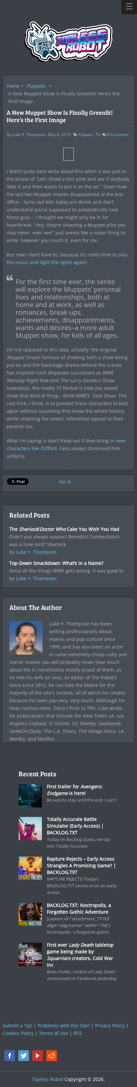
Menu (129, 7)
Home (13, 86)
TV (97, 134)
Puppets (36, 86)
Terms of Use (53, 1033)
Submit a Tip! (17, 1025)
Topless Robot (47, 1079)
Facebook (9, 1055)
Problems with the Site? (64, 1025)
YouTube (37, 1055)
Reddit (51, 1055)
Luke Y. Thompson (29, 134)
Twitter (23, 1055)
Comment (118, 134)
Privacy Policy (110, 1025)
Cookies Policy (18, 1033)
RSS (77, 1033)
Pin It (64, 482)
